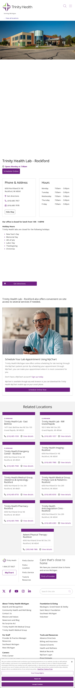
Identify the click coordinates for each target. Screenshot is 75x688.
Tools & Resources (26, 578)
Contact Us (7, 613)
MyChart (9, 572)
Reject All (37, 679)
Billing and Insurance (48, 641)
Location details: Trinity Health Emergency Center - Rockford (18, 457)
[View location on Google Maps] (19, 268)
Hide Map (10, 212)
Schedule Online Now (37, 390)
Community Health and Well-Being (16, 610)
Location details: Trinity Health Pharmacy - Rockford (18, 513)
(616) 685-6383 (49, 523)
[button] (71, 5)
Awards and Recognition (12, 607)
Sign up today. (38, 377)
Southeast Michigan (48, 613)
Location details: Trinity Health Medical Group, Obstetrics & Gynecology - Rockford (18, 486)
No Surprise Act (9, 623)
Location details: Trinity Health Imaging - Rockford (56, 455)
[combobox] (56, 591)
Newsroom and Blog (10, 620)
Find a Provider (48, 576)
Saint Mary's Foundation (50, 610)
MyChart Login (46, 655)
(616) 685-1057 (49, 436)
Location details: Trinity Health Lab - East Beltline (18, 427)
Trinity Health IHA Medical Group (16, 627)
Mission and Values (10, 617)
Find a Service (28, 572)
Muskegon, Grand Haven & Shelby (54, 607)
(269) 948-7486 (30, 549)
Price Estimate (46, 658)
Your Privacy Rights (37, 673)
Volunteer (44, 617)
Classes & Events (47, 645)
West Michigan (8, 648)
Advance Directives (48, 638)
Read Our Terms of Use (45, 669)
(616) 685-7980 (49, 462)
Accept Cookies (37, 684)
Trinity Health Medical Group (14, 630)
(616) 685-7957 (13, 201)
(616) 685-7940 (11, 466)
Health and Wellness (48, 648)
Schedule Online (11, 171)
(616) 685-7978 (13, 205)
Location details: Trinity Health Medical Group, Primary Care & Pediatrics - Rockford (56, 486)
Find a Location (26, 566)
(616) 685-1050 (11, 436)
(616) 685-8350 (49, 494)
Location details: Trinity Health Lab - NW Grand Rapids (56, 427)
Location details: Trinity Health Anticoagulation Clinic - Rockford (56, 514)
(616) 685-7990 (11, 520)
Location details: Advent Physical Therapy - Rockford (37, 542)
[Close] (72, 662)
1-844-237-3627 (8, 566)
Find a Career (7, 656)
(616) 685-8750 (11, 494)
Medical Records (47, 651)
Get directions (13, 196)
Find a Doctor (28, 560)
